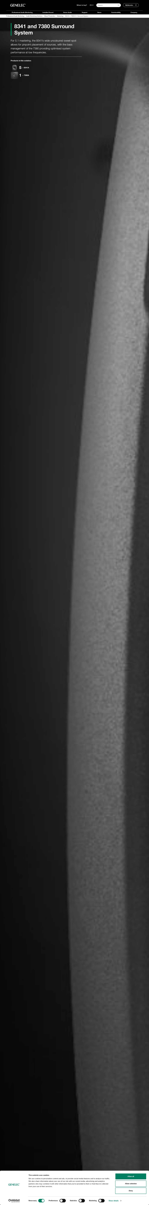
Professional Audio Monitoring (22, 12)
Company (134, 12)
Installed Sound (48, 12)
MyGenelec (129, 5)
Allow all (131, 1176)
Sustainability (116, 12)
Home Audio (67, 12)
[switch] (63, 1200)
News (99, 12)
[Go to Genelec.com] (18, 5)
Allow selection (131, 1183)
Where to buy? (82, 5)
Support (84, 12)
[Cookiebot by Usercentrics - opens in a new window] (14, 1200)
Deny (131, 1191)
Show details (114, 1201)
